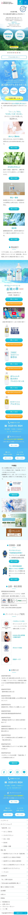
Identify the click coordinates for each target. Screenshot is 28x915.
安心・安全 (7, 839)
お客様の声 (4, 875)
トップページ (4, 820)
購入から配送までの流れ (7, 887)
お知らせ (3, 894)
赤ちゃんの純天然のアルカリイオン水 (14, 864)
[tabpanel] (14, 28)
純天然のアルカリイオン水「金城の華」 (15, 853)
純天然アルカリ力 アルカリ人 (12, 868)
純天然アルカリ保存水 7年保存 (12, 857)
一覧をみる (14, 495)
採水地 (5, 842)
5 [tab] (16, 53)
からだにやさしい (8, 835)
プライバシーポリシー (8, 906)
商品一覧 (3, 850)
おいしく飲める (8, 831)
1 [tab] (8, 53)
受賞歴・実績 (7, 846)
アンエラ (6, 872)
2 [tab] (10, 53)
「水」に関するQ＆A (6, 879)
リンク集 (4, 909)
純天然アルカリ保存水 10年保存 (12, 861)
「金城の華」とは (14, 98)
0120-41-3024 (15, 425)
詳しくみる (14, 147)
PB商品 (3, 898)
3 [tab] (12, 53)
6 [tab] (18, 53)
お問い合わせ (6, 904)
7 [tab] (20, 53)
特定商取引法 (6, 902)
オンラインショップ (14, 304)
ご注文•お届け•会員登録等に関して (11, 883)
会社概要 (3, 890)
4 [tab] (14, 53)
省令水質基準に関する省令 (18, 103)
